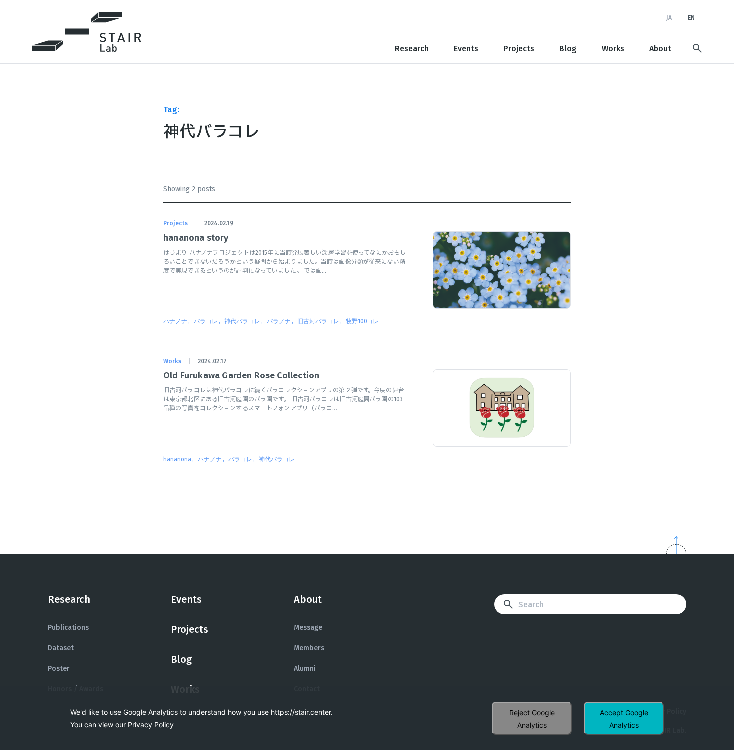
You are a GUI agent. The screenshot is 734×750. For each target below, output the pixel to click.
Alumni (305, 668)
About (660, 49)
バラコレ (206, 321)
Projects (518, 49)
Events (466, 49)
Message (308, 627)
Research (412, 49)
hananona (177, 459)
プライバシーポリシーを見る (122, 724)
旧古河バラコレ (318, 321)
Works (613, 49)
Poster (59, 668)
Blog (568, 49)
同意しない (532, 718)
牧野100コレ (362, 321)
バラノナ (279, 321)
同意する (624, 718)
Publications (68, 627)
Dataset (61, 648)
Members (309, 648)
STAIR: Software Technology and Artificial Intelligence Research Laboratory (87, 32)
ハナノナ (175, 321)
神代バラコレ (242, 321)
